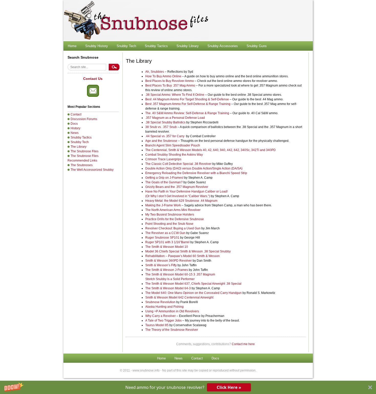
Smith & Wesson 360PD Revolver (169, 260)
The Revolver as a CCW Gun (165, 233)
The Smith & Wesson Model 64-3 (168, 288)
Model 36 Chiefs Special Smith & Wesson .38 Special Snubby (188, 251)
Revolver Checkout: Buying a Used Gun (173, 228)
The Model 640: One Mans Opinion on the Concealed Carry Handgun (193, 293)
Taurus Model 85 (157, 325)
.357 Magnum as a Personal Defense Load (175, 118)
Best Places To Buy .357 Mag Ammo (170, 85)
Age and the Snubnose (161, 141)
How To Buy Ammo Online (163, 76)
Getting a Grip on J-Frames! (164, 177)
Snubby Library (187, 46)
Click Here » (229, 387)
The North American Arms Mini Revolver (173, 210)
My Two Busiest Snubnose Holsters (169, 214)
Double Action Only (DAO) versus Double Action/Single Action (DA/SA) (193, 168)
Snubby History (96, 46)
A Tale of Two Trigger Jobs (163, 320)
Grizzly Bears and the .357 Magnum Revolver (176, 187)
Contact (76, 114)
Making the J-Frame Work (163, 205)
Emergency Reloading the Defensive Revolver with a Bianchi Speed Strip (196, 173)
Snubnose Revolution (160, 302)
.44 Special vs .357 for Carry (164, 136)
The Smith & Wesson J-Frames (166, 270)
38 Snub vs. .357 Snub (161, 127)
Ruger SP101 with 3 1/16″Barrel (167, 242)
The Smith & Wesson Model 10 (166, 247)
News (75, 133)
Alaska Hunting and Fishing (164, 306)
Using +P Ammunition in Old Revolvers (172, 311)
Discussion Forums (84, 119)
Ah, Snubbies (154, 71)
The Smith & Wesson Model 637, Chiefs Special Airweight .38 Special (193, 283)
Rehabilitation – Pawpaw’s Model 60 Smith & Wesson (182, 256)
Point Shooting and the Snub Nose (169, 224)
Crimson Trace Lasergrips (163, 159)
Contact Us (93, 79)
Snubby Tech (126, 46)
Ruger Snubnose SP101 (162, 237)
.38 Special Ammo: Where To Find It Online (174, 95)
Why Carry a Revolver (160, 316)
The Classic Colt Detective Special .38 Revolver (178, 164)
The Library (78, 146)
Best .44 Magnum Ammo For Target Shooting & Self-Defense (187, 99)
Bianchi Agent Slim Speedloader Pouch (172, 145)
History (75, 128)
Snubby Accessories (222, 46)
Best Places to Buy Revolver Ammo (169, 81)
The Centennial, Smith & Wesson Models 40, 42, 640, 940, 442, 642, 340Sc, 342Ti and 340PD (210, 150)
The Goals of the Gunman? (164, 182)
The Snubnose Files (84, 151)
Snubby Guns (257, 46)
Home (72, 46)
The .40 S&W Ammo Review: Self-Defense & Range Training (187, 113)
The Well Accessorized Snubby (92, 170)
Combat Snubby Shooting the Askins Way (174, 154)
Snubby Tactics (156, 46)
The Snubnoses (82, 165)
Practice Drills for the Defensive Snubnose (174, 219)
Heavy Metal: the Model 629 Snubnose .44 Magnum (181, 201)
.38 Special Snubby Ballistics (165, 122)
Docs (74, 123)
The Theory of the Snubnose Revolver (171, 330)
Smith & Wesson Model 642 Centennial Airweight (179, 297)
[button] (188, 387)
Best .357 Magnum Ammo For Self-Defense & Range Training (187, 104)
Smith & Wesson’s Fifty (161, 265)
